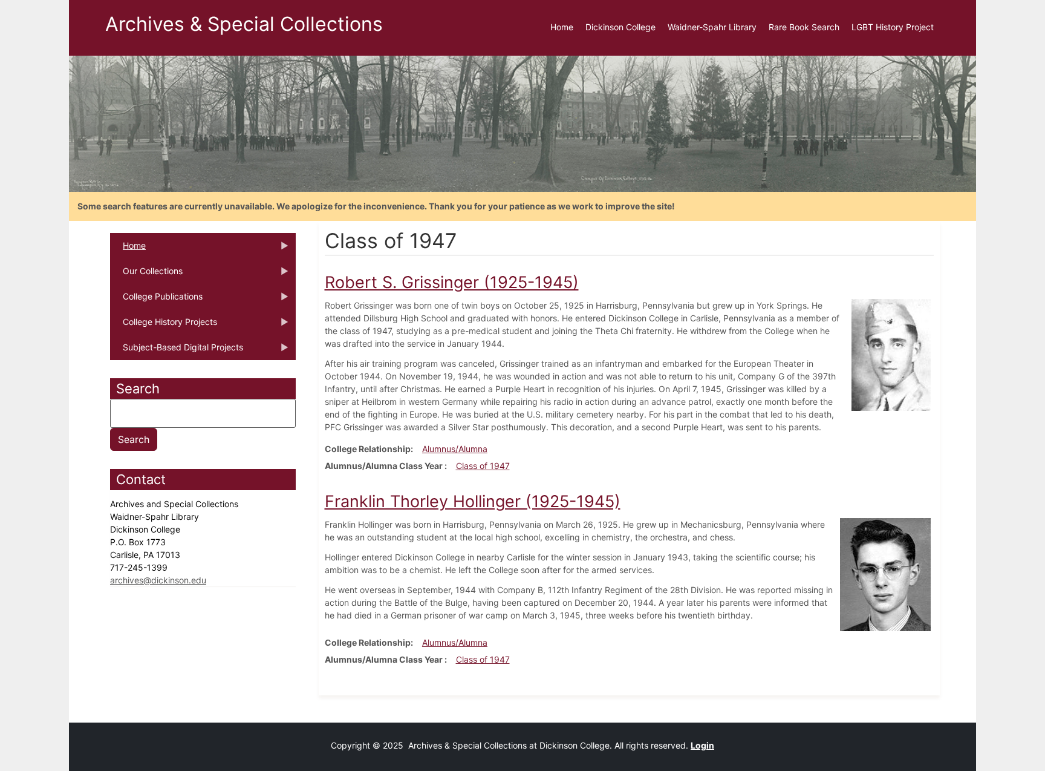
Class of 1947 (483, 466)
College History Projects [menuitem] (163, 326)
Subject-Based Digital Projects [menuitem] (176, 351)
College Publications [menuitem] (156, 300)
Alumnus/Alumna (454, 449)
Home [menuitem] (561, 27)
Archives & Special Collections (244, 24)
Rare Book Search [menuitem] (804, 27)
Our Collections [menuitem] (146, 275)
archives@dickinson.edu (158, 580)
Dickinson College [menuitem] (620, 27)
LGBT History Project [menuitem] (892, 27)
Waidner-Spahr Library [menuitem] (712, 27)
